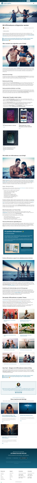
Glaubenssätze (5, 212)
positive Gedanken (18, 292)
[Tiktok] (23, 475)
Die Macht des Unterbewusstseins (26, 415)
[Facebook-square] (21, 475)
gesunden (20, 301)
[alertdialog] (18, 1)
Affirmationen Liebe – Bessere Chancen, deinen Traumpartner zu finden (25, 321)
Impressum (11, 475)
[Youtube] (19, 475)
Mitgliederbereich (3, 479)
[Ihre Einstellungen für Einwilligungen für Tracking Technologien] (1, 482)
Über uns (11, 474)
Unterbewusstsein (5, 300)
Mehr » (3, 443)
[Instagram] (20, 475)
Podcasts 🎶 (2, 474)
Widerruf (11, 479)
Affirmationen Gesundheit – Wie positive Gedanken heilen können (25, 335)
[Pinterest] (22, 475)
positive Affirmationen (11, 285)
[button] (33, 3)
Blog (1, 475)
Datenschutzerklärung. (21, 463)
